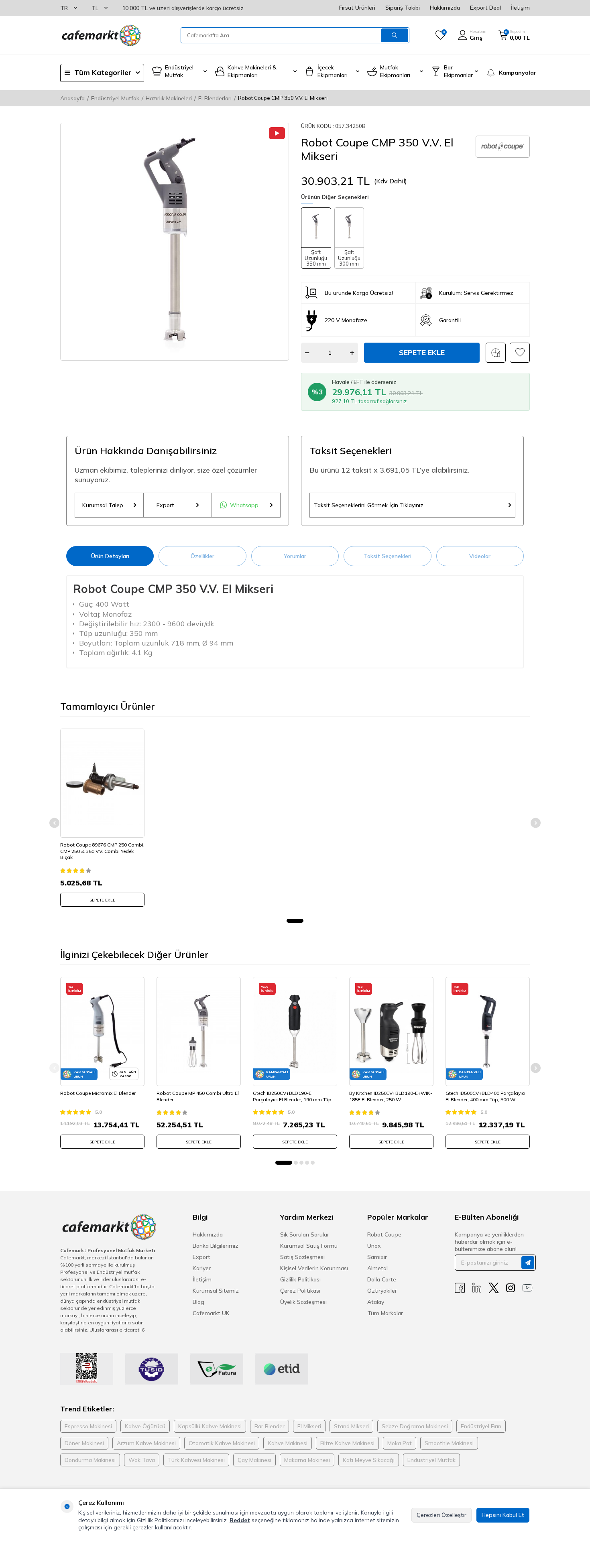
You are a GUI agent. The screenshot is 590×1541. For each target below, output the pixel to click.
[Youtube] (527, 1288)
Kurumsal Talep (102, 505)
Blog (198, 1301)
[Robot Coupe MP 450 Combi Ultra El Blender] (198, 1031)
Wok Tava (141, 1460)
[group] (175, 241)
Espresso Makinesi (88, 1426)
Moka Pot (399, 1443)
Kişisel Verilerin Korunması (314, 1268)
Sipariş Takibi (402, 7)
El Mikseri (309, 1426)
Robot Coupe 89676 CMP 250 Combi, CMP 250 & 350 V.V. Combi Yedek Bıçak (102, 851)
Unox (374, 1245)
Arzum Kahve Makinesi (146, 1443)
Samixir (377, 1257)
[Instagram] (510, 1288)
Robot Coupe (384, 1234)
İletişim (520, 7)
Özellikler (202, 556)
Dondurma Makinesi (90, 1460)
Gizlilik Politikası (300, 1279)
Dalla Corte (381, 1279)
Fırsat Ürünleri (357, 7)
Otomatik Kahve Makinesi (222, 1443)
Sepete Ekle (422, 352)
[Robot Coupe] (503, 147)
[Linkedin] (477, 1288)
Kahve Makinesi (287, 1443)
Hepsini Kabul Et (503, 1515)
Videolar (479, 556)
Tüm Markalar (385, 1313)
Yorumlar (295, 556)
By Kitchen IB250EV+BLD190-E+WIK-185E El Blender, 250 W (390, 1096)
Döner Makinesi (84, 1443)
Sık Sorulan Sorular (304, 1234)
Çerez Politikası (300, 1290)
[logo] (100, 35)
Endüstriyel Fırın (481, 1426)
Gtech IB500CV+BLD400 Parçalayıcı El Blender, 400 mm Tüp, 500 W (485, 1096)
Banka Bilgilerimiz (215, 1245)
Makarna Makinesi (307, 1460)
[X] (493, 1288)
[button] (295, 921)
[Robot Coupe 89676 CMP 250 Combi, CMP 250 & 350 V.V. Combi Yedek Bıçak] (102, 783)
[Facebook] (460, 1288)
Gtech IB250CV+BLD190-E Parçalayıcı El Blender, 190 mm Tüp (292, 1096)
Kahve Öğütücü (145, 1426)
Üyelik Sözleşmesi (303, 1301)
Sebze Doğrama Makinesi (415, 1426)
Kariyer (202, 1268)
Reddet (240, 1520)
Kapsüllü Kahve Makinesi (210, 1426)
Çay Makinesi (254, 1460)
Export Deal (485, 7)
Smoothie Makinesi (449, 1443)
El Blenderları (215, 98)
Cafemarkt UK (211, 1313)
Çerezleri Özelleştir (441, 1515)
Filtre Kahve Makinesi (347, 1443)
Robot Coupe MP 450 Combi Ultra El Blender (198, 1096)
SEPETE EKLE (102, 900)
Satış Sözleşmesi (302, 1257)
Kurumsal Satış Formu (309, 1245)
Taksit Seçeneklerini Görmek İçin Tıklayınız (368, 505)
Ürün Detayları (110, 556)
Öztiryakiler (382, 1290)
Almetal (377, 1268)
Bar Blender (269, 1426)
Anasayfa (72, 98)
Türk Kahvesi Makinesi (196, 1460)
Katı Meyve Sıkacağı (369, 1460)
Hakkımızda (445, 7)
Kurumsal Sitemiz (216, 1290)
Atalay (375, 1301)
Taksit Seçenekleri (387, 556)
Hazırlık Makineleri (169, 98)
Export (165, 505)
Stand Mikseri (351, 1426)
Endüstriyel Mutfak (115, 98)
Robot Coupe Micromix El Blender (98, 1093)
